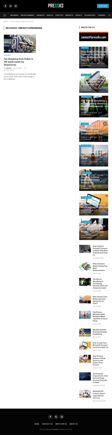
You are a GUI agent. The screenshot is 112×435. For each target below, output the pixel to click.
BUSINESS (14, 15)
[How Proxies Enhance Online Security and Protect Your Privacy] (85, 359)
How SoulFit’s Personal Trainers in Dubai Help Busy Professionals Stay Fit (93, 55)
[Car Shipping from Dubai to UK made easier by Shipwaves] (20, 44)
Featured (7, 55)
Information (86, 97)
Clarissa (8, 68)
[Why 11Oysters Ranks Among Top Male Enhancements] (85, 266)
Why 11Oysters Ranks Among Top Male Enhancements (93, 82)
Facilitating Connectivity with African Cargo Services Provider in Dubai (100, 378)
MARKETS (69, 15)
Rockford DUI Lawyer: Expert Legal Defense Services (99, 394)
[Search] (109, 15)
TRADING (101, 15)
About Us (74, 424)
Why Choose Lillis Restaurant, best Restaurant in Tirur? (92, 131)
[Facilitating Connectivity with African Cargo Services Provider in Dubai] (85, 376)
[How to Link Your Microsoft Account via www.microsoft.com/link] (85, 346)
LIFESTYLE (59, 15)
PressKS (55, 429)
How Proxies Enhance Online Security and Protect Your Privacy (93, 229)
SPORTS (78, 15)
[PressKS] (56, 6)
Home (36, 424)
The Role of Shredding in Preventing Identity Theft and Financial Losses (93, 104)
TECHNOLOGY (90, 15)
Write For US (61, 424)
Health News (86, 75)
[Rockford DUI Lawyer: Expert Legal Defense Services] (85, 394)
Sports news (86, 173)
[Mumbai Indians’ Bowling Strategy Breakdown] (85, 332)
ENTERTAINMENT (27, 15)
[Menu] (4, 15)
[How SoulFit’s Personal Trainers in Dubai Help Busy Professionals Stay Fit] (85, 249)
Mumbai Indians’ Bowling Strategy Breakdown (90, 180)
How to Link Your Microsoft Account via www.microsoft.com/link (94, 204)
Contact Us (47, 424)
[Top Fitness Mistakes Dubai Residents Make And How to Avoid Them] (85, 315)
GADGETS (41, 15)
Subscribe (103, 6)
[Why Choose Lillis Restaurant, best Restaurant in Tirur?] (85, 299)
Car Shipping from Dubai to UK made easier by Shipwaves (18, 61)
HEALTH (50, 15)
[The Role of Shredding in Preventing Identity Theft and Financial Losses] (85, 282)
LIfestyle (85, 48)
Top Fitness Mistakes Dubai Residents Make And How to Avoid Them (93, 154)
